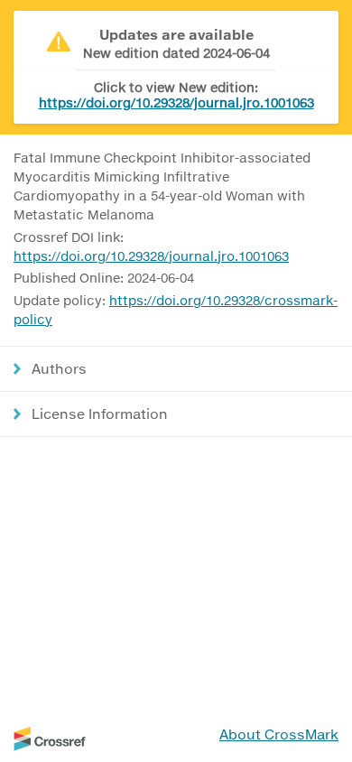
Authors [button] (59, 368)
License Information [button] (100, 413)
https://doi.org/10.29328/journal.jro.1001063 (176, 102)
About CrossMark (278, 734)
